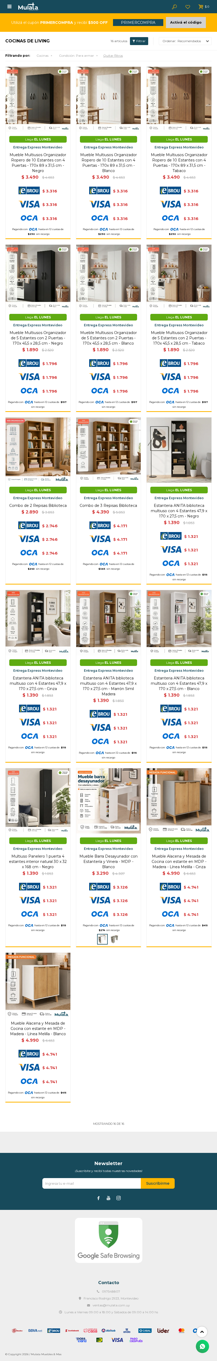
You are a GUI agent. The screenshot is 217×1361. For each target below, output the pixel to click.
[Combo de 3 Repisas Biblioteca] (108, 450)
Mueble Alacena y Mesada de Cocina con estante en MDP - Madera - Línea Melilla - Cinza (179, 861)
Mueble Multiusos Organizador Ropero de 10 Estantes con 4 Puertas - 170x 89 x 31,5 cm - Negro (38, 162)
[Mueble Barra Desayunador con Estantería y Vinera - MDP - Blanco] (108, 800)
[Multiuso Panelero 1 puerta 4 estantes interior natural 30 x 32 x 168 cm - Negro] (38, 800)
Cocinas (42, 56)
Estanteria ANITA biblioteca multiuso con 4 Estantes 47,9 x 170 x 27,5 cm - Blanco (179, 683)
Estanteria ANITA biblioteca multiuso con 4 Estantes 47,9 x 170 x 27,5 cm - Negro (179, 511)
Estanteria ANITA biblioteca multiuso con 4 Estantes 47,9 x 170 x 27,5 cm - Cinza (38, 683)
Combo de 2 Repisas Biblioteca (38, 505)
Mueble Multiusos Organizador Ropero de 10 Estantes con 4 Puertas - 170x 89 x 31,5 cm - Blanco (108, 162)
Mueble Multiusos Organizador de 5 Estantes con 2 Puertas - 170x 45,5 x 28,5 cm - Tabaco (179, 338)
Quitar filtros (113, 56)
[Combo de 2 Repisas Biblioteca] (38, 450)
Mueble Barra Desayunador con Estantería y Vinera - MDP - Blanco (108, 861)
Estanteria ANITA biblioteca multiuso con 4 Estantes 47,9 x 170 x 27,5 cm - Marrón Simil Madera (108, 686)
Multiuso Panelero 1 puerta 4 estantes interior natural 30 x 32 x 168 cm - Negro (38, 861)
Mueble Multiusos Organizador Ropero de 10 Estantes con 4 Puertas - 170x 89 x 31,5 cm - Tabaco (179, 162)
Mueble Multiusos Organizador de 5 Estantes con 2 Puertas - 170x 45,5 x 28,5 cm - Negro (38, 338)
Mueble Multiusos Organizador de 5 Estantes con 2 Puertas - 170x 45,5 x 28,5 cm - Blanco (108, 338)
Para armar (76, 56)
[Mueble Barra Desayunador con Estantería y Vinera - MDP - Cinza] (114, 939)
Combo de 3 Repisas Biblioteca (108, 505)
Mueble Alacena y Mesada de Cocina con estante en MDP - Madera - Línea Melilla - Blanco (38, 1028)
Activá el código (186, 22)
